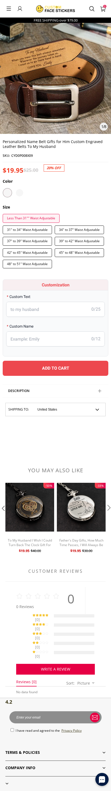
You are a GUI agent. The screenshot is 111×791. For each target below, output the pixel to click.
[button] (8, 9)
